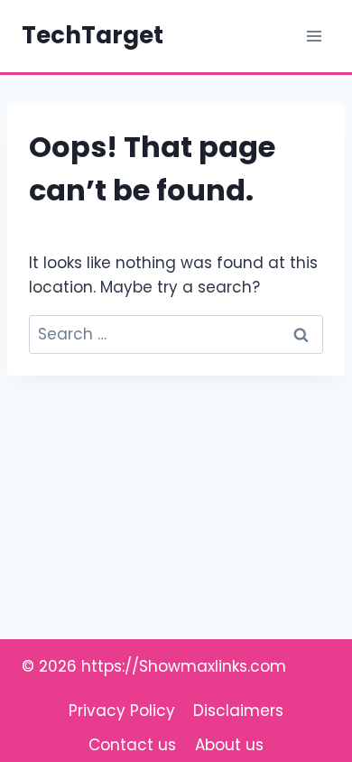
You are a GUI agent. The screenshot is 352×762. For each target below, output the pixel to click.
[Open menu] (313, 36)
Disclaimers (238, 710)
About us (229, 745)
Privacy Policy (122, 710)
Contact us (132, 745)
